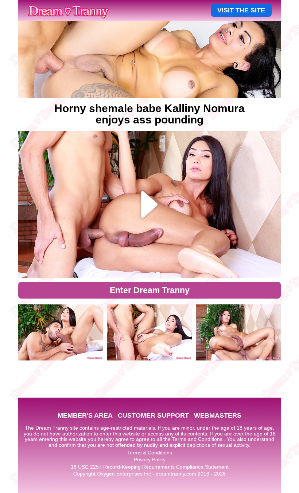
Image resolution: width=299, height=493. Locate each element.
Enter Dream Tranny (150, 290)
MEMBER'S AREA (85, 415)
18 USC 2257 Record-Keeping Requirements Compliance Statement (150, 467)
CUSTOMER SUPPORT (153, 415)
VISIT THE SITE (241, 10)
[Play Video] (149, 204)
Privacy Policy (150, 459)
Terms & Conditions (149, 452)
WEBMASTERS (217, 415)
